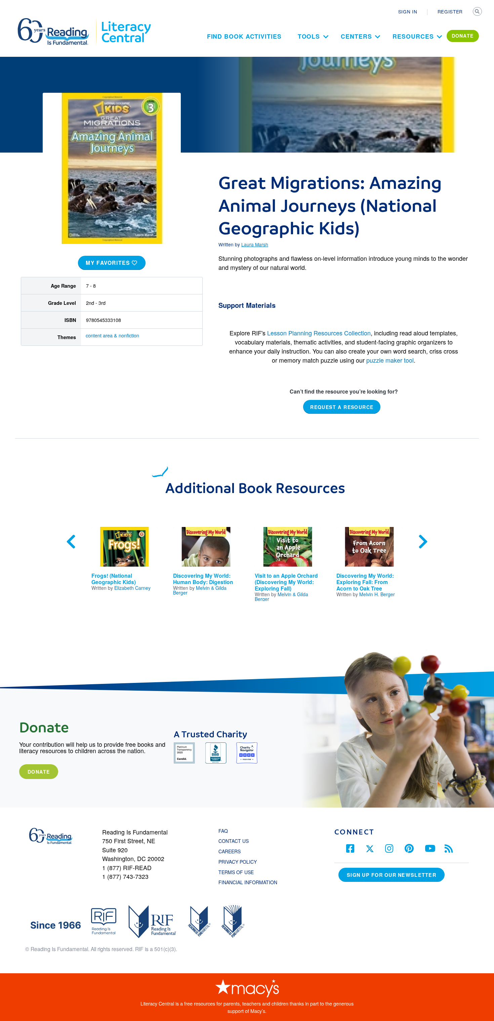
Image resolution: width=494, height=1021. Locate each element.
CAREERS (229, 851)
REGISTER (450, 11)
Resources (413, 36)
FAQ (223, 830)
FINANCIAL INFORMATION (247, 882)
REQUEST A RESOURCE (341, 406)
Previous (71, 541)
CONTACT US (235, 841)
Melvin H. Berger (377, 594)
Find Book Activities (244, 36)
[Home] (58, 21)
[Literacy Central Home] (126, 21)
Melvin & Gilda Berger (200, 590)
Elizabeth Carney (132, 587)
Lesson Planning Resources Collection (319, 332)
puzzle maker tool (390, 360)
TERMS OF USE (239, 872)
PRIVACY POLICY (237, 861)
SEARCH (478, 12)
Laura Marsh (254, 244)
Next (423, 541)
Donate (39, 771)
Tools (309, 36)
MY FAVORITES (109, 263)
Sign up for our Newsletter (391, 874)
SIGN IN (407, 11)
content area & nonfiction (112, 335)
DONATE (463, 35)
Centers (356, 36)
